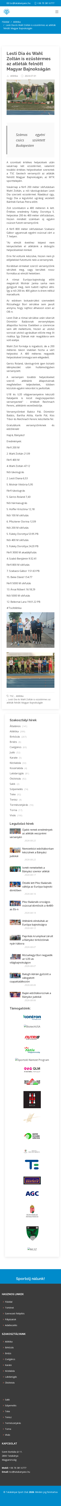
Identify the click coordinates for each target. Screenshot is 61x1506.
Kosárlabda (18, 768)
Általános (18, 726)
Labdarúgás (19, 773)
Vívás (16, 815)
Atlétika (14, 76)
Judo (15, 752)
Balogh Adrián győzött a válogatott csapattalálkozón (30, 977)
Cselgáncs (18, 747)
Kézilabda (18, 763)
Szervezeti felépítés (15, 1314)
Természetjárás (21, 805)
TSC (12, 696)
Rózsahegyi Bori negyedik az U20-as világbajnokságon (31, 958)
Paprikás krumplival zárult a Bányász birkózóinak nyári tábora (31, 939)
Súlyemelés (19, 789)
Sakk (14, 784)
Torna (16, 810)
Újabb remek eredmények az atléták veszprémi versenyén (31, 833)
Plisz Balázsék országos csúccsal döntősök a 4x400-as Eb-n (32, 905)
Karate (16, 757)
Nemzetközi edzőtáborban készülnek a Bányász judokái (32, 852)
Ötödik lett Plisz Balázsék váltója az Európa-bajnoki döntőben (31, 886)
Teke (15, 794)
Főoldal (5, 21)
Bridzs (15, 742)
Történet (9, 1308)
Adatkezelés (11, 1325)
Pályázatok (10, 1319)
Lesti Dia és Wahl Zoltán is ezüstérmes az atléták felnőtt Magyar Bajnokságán (29, 61)
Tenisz (16, 799)
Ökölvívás (18, 778)
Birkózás (18, 736)
